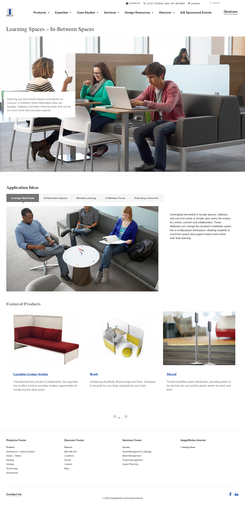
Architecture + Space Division (20, 451)
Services (110, 12)
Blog (66, 468)
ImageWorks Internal (193, 440)
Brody (94, 374)
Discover (165, 12)
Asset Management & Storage (137, 451)
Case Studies (86, 12)
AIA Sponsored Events (195, 12)
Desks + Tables (13, 455)
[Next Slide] (126, 416)
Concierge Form (188, 447)
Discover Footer (74, 440)
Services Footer (132, 440)
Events (67, 459)
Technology (12, 468)
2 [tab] (121, 418)
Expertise (61, 12)
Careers (68, 463)
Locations (69, 455)
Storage (10, 463)
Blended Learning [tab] (86, 198)
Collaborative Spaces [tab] (55, 198)
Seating (10, 459)
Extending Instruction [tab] (147, 198)
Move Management (131, 455)
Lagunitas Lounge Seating (30, 374)
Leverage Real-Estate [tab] (22, 198)
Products (40, 12)
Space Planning (130, 463)
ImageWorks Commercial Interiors (126, 497)
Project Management (132, 459)
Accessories (12, 472)
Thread (171, 374)
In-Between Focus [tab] (115, 198)
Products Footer (16, 440)
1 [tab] (119, 418)
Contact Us (134, 2)
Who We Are (70, 451)
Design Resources (137, 12)
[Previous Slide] (114, 416)
